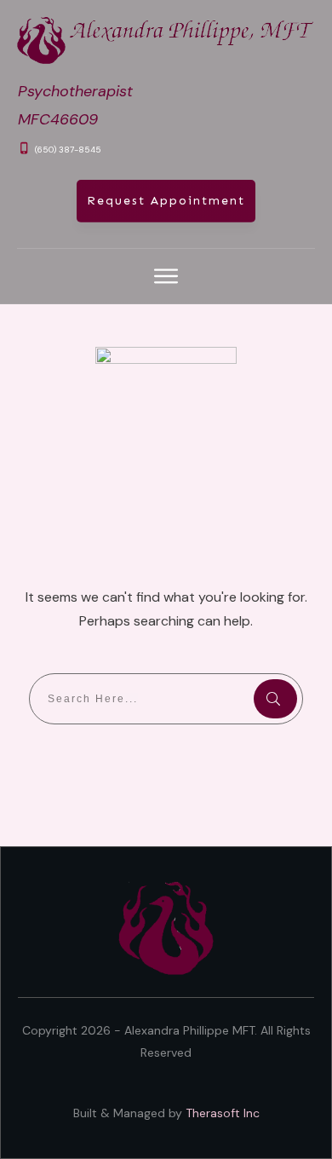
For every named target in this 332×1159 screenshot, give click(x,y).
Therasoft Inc (223, 1113)
